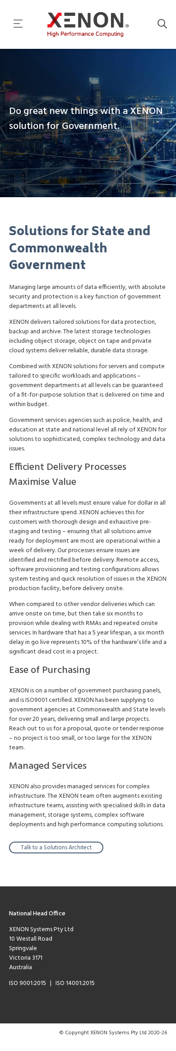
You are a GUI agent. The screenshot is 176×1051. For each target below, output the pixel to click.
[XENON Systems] (88, 24)
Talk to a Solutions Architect (56, 847)
